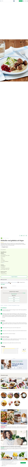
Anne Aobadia (6, 282)
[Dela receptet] (24, 235)
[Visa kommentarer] (21, 235)
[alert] (14, 463)
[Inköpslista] (25, 1)
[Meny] (1, 1)
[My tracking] (23, 1)
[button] (10, 465)
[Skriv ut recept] (23, 235)
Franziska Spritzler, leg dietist (5, 283)
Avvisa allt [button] (23, 464)
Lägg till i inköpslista (14, 276)
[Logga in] (27, 1)
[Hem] (14, 1)
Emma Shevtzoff (14, 282)
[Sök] (2, 1)
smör (3, 262)
